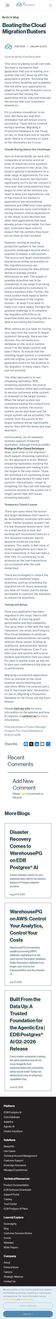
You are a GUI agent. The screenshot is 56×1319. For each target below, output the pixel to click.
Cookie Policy (27, 1299)
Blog (6, 1228)
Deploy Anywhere (13, 1131)
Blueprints (9, 1146)
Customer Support (13, 1160)
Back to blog (10, 17)
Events (7, 1238)
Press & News (11, 1267)
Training (8, 1199)
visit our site (22, 708)
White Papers (11, 1247)
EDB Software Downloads (17, 1189)
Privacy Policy (9, 1299)
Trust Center (10, 1204)
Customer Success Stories (18, 1233)
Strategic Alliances (13, 1276)
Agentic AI (9, 1126)
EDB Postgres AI (12, 1112)
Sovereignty (10, 1223)
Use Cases (9, 1151)
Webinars (9, 1242)
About (7, 1262)
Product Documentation (16, 1185)
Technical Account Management (20, 1155)
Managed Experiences (16, 1170)
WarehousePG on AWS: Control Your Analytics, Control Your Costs (28, 925)
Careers (8, 1272)
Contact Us (10, 1281)
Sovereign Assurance (15, 1165)
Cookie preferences (28, 1306)
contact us (29, 716)
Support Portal (11, 1194)
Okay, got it (28, 1314)
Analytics (8, 1121)
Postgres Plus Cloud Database (24, 448)
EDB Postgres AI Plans (16, 1208)
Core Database (12, 1117)
